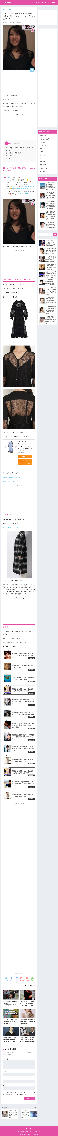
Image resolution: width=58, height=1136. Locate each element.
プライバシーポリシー (50, 2)
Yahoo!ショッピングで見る (25, 463)
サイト (5, 1085)
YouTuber (42, 171)
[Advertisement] (19, 82)
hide (16, 143)
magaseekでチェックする (10, 481)
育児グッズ (43, 135)
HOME (29, 1129)
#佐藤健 (30, 186)
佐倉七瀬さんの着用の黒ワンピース (16, 153)
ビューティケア (44, 145)
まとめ (8, 158)
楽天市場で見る (25, 460)
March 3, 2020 (24, 194)
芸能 (34, 985)
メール (5, 1078)
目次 (33, 2)
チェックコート (10, 155)
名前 (5, 1071)
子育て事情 (43, 165)
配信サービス (43, 168)
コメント (5, 1059)
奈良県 (41, 152)
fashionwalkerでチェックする (11, 477)
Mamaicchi (6, 2)
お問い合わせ (39, 2)
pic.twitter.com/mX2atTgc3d (20, 188)
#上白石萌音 (23, 186)
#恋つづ (10, 178)
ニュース (42, 155)
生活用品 (42, 142)
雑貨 (41, 149)
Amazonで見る (25, 456)
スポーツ (42, 161)
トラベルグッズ (44, 139)
